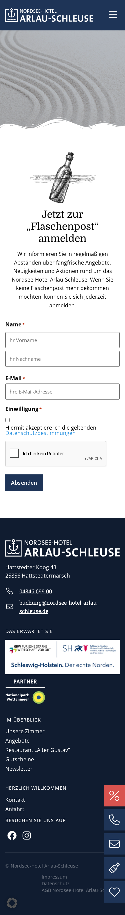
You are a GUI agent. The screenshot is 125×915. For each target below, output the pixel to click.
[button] (113, 15)
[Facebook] (11, 835)
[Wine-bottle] (114, 868)
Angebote (17, 740)
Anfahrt (14, 809)
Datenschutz (56, 883)
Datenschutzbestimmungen (40, 433)
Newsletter (19, 768)
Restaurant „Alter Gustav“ (37, 750)
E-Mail (15, 378)
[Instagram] (26, 835)
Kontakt (15, 799)
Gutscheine (19, 759)
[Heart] (114, 892)
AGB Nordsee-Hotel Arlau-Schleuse (81, 890)
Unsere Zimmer (25, 731)
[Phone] (114, 819)
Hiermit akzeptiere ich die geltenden (50, 430)
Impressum (54, 877)
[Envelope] (114, 844)
